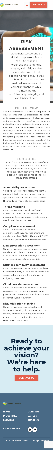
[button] (27, 5)
